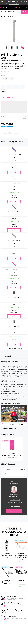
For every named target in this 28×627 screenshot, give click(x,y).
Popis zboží (7, 356)
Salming (25, 118)
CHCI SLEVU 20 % (14, 4)
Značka (5, 133)
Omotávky (11, 16)
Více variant (6, 97)
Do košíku (13, 172)
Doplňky (5, 16)
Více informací (5, 72)
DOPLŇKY (16, 133)
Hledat (24, 11)
